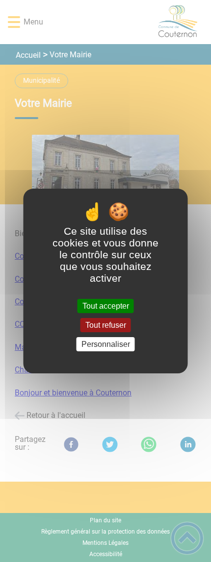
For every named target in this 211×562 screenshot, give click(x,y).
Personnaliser (105, 344)
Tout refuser (105, 325)
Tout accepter (105, 306)
